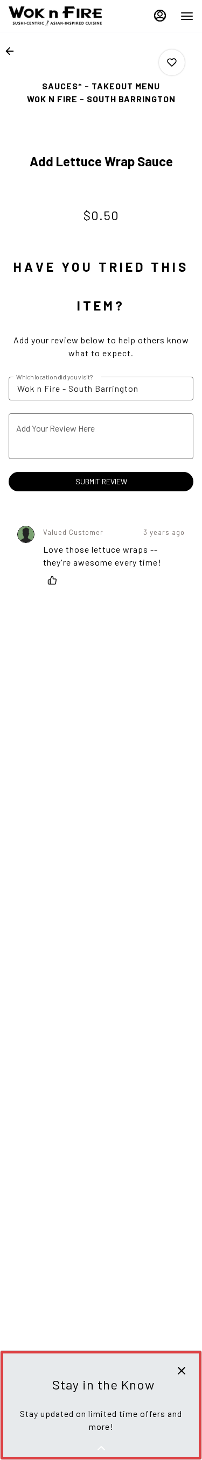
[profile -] (160, 15)
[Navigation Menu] (187, 16)
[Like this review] (55, 580)
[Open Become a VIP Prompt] (101, 1448)
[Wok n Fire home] (57, 16)
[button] (13, 51)
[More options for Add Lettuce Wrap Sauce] (172, 62)
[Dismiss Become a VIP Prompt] (181, 1371)
